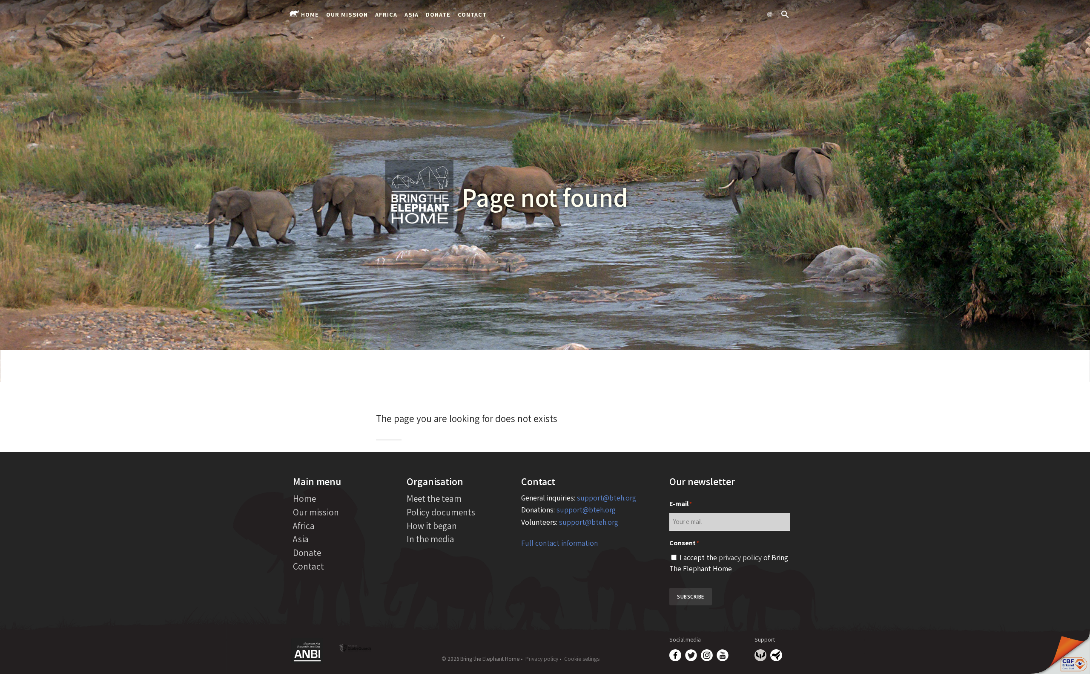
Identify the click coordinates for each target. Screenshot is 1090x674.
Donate (438, 14)
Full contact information (559, 543)
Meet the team (434, 498)
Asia (411, 14)
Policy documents (441, 512)
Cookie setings (582, 658)
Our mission (347, 14)
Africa (386, 14)
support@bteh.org (606, 498)
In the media (430, 539)
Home (310, 14)
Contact (472, 14)
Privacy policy (541, 658)
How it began (432, 526)
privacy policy (740, 557)
